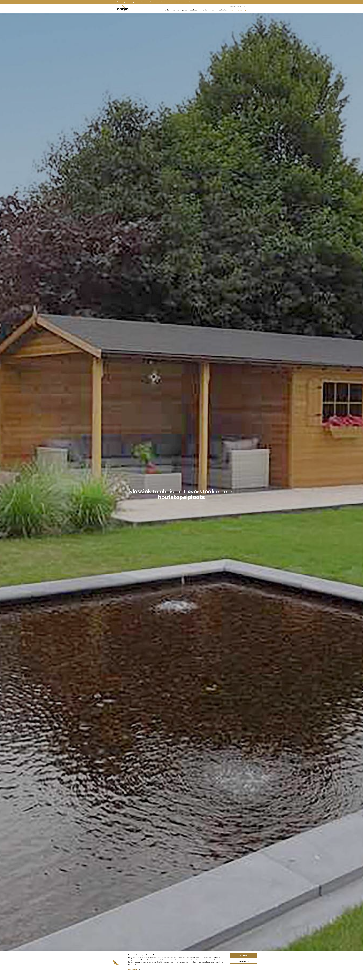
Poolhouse (194, 10)
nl (244, 6)
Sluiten (242, 2)
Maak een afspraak (183, 2)
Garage (184, 10)
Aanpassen (242, 961)
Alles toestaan (243, 955)
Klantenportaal (234, 6)
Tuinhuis (167, 10)
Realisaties (222, 10)
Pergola (212, 10)
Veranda (204, 10)
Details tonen (132, 969)
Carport (176, 10)
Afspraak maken (236, 10)
